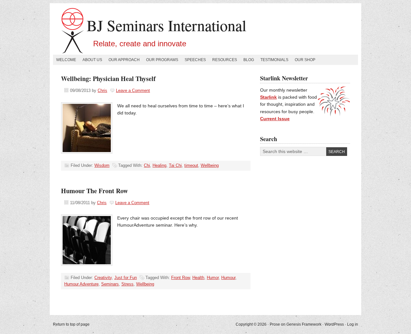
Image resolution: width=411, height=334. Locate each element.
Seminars (110, 284)
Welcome (66, 60)
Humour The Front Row (94, 190)
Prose (275, 324)
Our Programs (162, 60)
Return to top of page (71, 324)
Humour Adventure (81, 284)
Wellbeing (210, 165)
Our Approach (124, 60)
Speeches (195, 60)
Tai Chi (175, 165)
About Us (92, 60)
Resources (224, 60)
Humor (213, 277)
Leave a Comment (133, 90)
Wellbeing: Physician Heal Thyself (108, 78)
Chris (102, 90)
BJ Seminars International (166, 25)
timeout (191, 165)
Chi (147, 165)
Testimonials (274, 60)
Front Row (180, 277)
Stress (127, 284)
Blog (248, 60)
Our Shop (305, 60)
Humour (228, 277)
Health (198, 277)
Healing (159, 165)
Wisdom (101, 165)
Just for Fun (125, 277)
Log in (352, 324)
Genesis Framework (303, 324)
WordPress (334, 324)
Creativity (103, 277)
